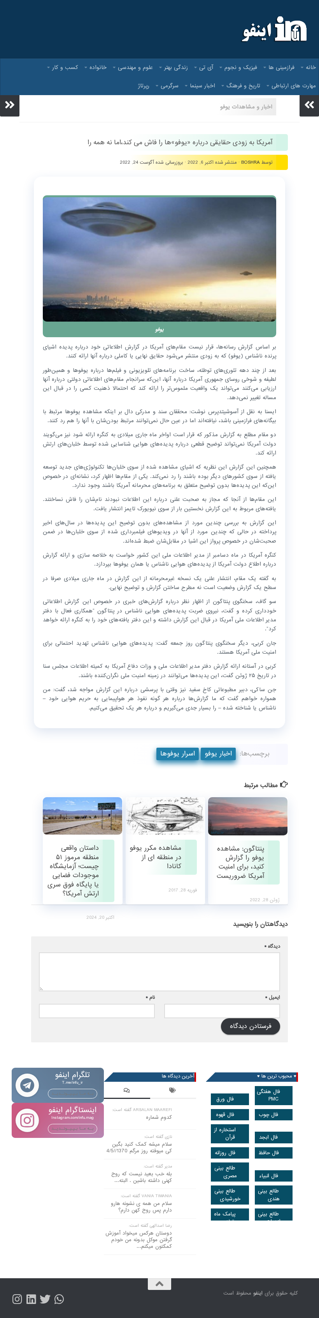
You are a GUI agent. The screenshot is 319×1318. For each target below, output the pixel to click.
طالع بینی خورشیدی (227, 1195)
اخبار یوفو (218, 754)
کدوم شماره (159, 1117)
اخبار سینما (202, 85)
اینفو (258, 1293)
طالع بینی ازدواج (269, 1218)
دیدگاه (272, 946)
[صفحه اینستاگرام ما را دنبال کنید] (17, 1299)
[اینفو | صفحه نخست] (273, 29)
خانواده (98, 67)
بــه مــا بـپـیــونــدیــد (72, 1093)
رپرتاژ (143, 85)
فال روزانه (225, 1153)
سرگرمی (170, 85)
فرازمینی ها (281, 67)
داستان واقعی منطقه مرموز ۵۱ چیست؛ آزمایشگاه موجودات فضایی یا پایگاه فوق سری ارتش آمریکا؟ (73, 871)
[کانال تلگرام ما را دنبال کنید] (59, 1299)
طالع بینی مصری (225, 1172)
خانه (311, 67)
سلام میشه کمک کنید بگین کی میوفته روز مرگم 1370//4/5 (139, 1147)
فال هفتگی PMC (268, 1095)
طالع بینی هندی (269, 1195)
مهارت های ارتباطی (294, 85)
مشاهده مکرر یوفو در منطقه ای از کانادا (155, 857)
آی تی (206, 67)
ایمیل (272, 997)
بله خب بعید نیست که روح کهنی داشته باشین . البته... (141, 1177)
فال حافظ (268, 1153)
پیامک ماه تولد (225, 1218)
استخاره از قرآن (225, 1133)
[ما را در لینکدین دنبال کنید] (31, 1299)
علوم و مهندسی (135, 67)
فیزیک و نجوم (240, 67)
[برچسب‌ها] (173, 1091)
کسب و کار (65, 67)
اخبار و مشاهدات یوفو (246, 107)
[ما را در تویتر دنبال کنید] (45, 1299)
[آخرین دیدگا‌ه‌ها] (127, 1091)
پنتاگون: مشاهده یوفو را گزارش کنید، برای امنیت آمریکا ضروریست (240, 862)
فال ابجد (268, 1137)
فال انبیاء (268, 1176)
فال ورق (225, 1099)
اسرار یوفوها (177, 754)
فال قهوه (225, 1115)
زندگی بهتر (176, 67)
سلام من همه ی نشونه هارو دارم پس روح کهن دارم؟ (141, 1206)
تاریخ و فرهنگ (243, 85)
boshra (250, 162)
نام (150, 997)
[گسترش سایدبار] (9, 105)
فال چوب (268, 1115)
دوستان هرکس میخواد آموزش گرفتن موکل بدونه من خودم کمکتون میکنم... (138, 1240)
